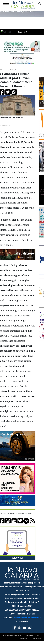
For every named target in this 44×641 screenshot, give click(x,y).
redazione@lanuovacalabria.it (27, 618)
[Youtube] (24, 628)
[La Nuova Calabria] (23, 5)
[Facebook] (14, 628)
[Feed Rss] (29, 628)
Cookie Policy (24, 638)
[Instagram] (19, 628)
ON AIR (24, 32)
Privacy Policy (36, 638)
